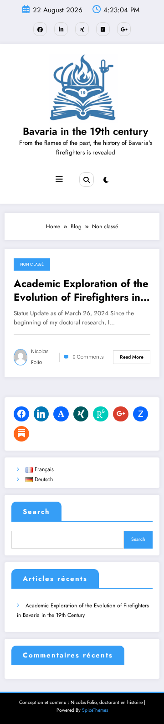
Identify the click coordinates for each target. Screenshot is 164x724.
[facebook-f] (40, 29)
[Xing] (81, 414)
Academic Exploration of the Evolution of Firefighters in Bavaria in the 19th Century (81, 290)
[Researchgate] (101, 414)
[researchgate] (103, 29)
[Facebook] (21, 414)
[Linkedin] (41, 414)
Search (36, 512)
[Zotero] (141, 414)
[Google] (121, 414)
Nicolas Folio (40, 357)
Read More (132, 357)
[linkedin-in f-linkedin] (61, 29)
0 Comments (88, 357)
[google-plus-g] (124, 29)
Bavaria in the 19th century (85, 131)
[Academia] (61, 414)
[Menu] (59, 179)
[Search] (86, 179)
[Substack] (21, 434)
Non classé (32, 264)
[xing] (82, 29)
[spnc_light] (105, 180)
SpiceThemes (95, 710)
